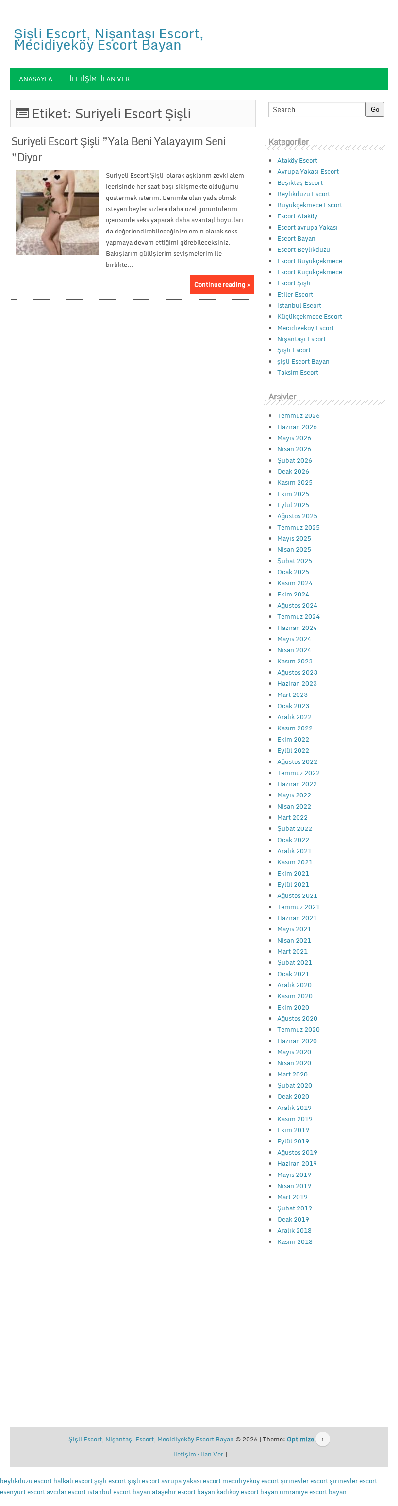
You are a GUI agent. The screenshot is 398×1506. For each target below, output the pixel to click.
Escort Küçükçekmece (309, 271)
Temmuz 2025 (298, 527)
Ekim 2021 (293, 873)
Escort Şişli (294, 283)
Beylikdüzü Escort (303, 193)
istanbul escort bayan (118, 1492)
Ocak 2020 (293, 1096)
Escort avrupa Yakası (307, 227)
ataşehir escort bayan (183, 1492)
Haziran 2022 (297, 783)
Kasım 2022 (295, 728)
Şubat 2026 (294, 460)
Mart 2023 (292, 694)
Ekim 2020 (293, 1007)
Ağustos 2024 (297, 605)
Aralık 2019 (294, 1107)
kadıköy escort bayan (247, 1492)
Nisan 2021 (294, 940)
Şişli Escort (294, 350)
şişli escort (110, 1480)
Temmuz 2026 (298, 415)
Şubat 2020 (294, 1085)
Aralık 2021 (294, 850)
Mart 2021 (292, 951)
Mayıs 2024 (294, 638)
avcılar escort (66, 1492)
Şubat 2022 (294, 828)
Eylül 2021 (293, 884)
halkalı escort (73, 1480)
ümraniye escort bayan (313, 1492)
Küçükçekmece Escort (309, 316)
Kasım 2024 (295, 583)
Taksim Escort (297, 372)
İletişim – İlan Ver (100, 78)
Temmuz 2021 (298, 906)
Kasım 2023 (295, 661)
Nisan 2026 (294, 449)
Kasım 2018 (295, 1241)
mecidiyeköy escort (250, 1480)
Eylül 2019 (293, 1141)
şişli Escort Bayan (303, 361)
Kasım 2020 (295, 996)
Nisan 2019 (294, 1185)
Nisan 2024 (294, 650)
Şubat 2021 (294, 962)
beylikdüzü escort (26, 1480)
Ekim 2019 (293, 1130)
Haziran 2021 (297, 917)
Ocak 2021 (293, 973)
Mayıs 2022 (294, 795)
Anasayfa (35, 78)
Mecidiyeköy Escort (305, 327)
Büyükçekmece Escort (309, 204)
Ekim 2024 (293, 594)
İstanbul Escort (299, 305)
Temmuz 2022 (298, 772)
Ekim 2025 (293, 493)
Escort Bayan (296, 238)
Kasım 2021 (295, 862)
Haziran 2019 (297, 1163)
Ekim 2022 (293, 739)
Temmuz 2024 (298, 616)
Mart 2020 (292, 1074)
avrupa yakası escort (191, 1480)
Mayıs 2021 (294, 929)
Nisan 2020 (294, 1063)
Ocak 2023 (293, 705)
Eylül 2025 (293, 504)
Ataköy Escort (297, 160)
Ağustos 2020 (297, 1018)
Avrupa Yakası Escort (308, 171)
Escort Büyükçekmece (309, 260)
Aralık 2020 (294, 984)
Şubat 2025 (294, 560)
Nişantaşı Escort (301, 338)
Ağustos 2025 (297, 516)
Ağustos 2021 (297, 895)
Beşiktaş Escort (300, 182)
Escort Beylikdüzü (303, 249)
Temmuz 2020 (298, 1029)
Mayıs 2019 (294, 1174)
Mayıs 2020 (294, 1051)
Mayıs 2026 (294, 437)
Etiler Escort (295, 294)
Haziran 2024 (297, 627)
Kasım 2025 (295, 482)
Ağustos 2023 (297, 672)
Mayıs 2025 (294, 538)
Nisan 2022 (294, 806)
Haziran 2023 (297, 683)
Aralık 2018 (294, 1230)
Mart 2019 (292, 1197)
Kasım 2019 (295, 1118)
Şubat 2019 (294, 1208)
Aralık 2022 (294, 717)
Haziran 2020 (297, 1040)
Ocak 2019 (293, 1219)
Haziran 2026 (297, 426)
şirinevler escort (304, 1480)
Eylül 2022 (293, 750)
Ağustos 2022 (297, 761)
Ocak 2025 (293, 571)
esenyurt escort (22, 1492)
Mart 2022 (292, 817)
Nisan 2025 (294, 549)
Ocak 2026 (293, 471)
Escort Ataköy (297, 216)
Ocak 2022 (293, 839)
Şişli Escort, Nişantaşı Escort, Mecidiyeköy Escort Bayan (109, 38)
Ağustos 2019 (297, 1152)
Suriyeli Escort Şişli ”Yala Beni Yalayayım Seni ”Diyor (118, 148)
